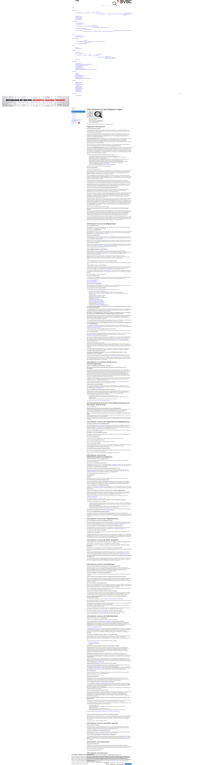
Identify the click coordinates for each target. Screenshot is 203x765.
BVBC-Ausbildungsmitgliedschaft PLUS (110, 246)
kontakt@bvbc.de (115, 381)
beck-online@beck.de (108, 270)
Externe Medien (85, 763)
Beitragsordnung (103, 247)
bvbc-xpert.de (102, 674)
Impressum (124, 762)
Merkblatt (90, 292)
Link (94, 543)
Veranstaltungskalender (75, 120)
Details (107, 764)
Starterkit (94, 291)
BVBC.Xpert (96, 628)
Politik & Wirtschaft (100, 302)
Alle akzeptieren (128, 764)
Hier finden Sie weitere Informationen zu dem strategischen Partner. (98, 400)
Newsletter (101, 299)
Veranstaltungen (101, 301)
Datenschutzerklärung (125, 747)
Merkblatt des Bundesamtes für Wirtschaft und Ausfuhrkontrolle (108, 711)
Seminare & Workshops (93, 300)
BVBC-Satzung (113, 355)
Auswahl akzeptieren (120, 764)
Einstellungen (112, 764)
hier (94, 206)
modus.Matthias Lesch (100, 661)
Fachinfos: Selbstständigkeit (93, 642)
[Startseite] (124, 3)
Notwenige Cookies (75, 763)
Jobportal (72, 119)
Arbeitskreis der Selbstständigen (106, 621)
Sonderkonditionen (101, 426)
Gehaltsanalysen (96, 298)
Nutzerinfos (127, 738)
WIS (112, 135)
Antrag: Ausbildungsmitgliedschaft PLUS (93, 282)
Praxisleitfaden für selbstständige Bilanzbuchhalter (103, 683)
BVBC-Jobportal (102, 303)
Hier (111, 285)
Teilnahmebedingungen (104, 610)
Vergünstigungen (96, 304)
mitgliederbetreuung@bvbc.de (99, 245)
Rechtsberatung (95, 296)
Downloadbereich (126, 427)
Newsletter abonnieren (78, 119)
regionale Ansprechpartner (93, 301)
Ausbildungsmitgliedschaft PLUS (106, 289)
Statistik (80, 763)
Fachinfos (92, 619)
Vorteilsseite (106, 233)
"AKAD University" (107, 163)
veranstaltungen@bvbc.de (112, 598)
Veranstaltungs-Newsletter (102, 613)
